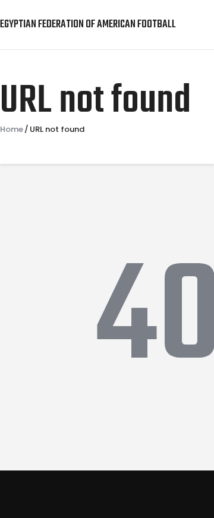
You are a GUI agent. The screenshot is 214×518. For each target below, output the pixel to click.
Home (11, 129)
